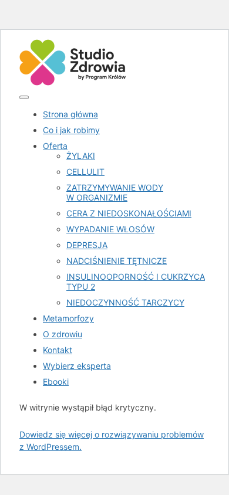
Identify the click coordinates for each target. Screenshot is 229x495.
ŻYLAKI (80, 156)
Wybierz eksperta (77, 366)
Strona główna (70, 114)
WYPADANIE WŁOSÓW (110, 229)
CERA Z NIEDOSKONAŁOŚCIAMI (128, 213)
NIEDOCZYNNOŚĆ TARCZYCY (125, 302)
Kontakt (57, 350)
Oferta (55, 146)
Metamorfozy (68, 318)
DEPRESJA (86, 245)
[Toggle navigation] (24, 97)
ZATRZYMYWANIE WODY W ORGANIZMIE (114, 192)
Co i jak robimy (71, 130)
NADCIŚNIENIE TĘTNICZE (116, 261)
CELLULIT (85, 172)
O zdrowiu (62, 334)
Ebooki (56, 381)
